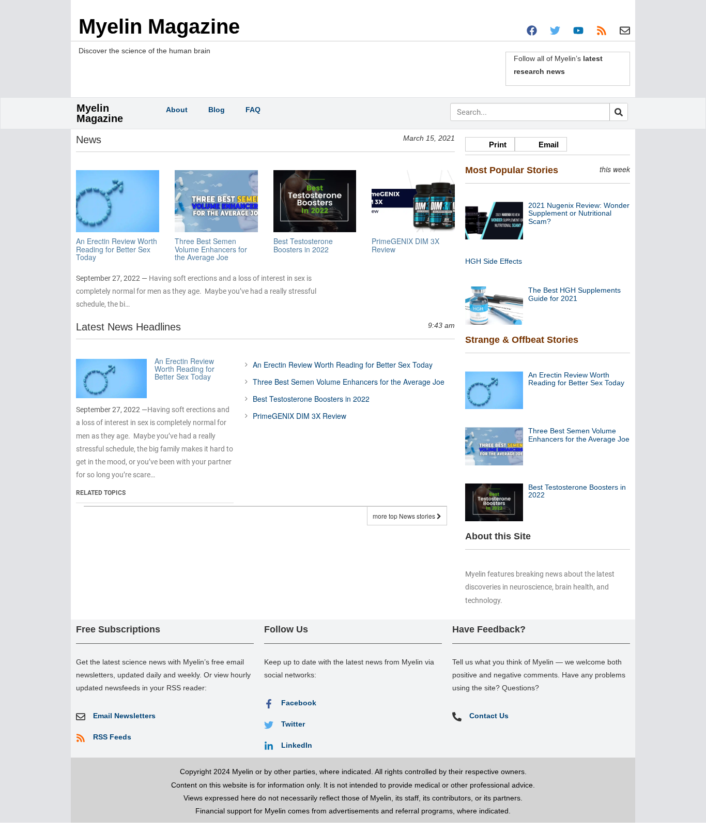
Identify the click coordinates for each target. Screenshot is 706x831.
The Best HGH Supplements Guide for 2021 (574, 294)
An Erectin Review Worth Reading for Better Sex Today (184, 369)
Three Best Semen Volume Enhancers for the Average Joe (348, 381)
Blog (216, 109)
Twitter (293, 724)
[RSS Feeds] (80, 738)
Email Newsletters (124, 716)
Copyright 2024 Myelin (216, 771)
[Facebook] (531, 30)
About (177, 109)
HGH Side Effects (493, 261)
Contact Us (489, 716)
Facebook (298, 703)
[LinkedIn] (268, 746)
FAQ (252, 109)
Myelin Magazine (159, 26)
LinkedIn (296, 745)
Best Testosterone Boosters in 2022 (311, 399)
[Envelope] (625, 30)
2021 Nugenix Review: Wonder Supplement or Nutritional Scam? (579, 213)
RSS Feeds (112, 737)
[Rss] (601, 30)
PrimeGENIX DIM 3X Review (299, 416)
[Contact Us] (457, 716)
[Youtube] (578, 30)
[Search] (618, 111)
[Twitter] (555, 30)
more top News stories (405, 515)
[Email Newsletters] (80, 716)
